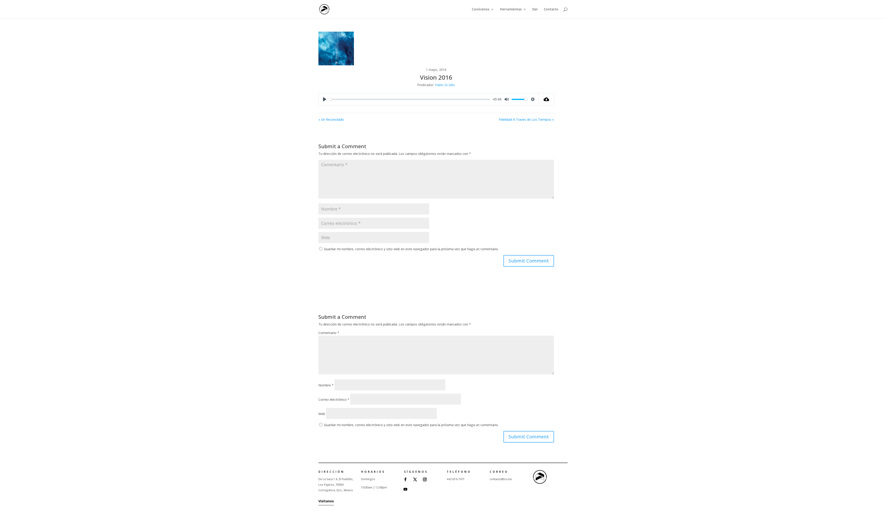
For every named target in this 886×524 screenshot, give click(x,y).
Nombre (326, 385)
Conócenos (480, 9)
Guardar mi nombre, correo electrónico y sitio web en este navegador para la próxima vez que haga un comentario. (411, 249)
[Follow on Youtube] (405, 489)
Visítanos (326, 501)
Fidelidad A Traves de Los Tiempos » (526, 119)
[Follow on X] (415, 479)
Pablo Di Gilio (445, 85)
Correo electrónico (333, 399)
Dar (535, 9)
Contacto (551, 9)
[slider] (409, 99)
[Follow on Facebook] (405, 479)
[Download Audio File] (546, 99)
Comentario (328, 333)
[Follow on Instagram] (424, 479)
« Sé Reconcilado (331, 119)
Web (321, 414)
